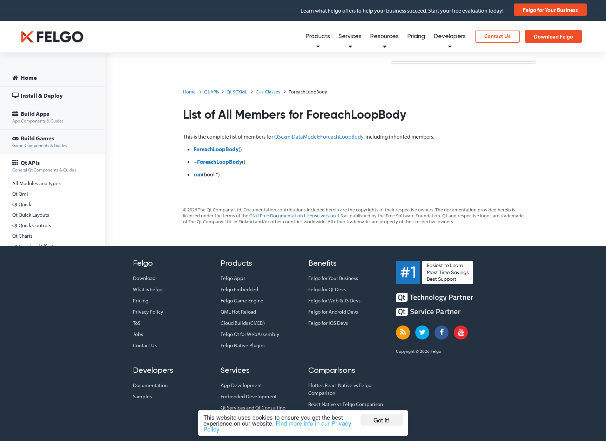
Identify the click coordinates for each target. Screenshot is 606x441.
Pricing (416, 37)
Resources (384, 37)
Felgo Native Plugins (243, 345)
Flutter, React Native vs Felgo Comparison (339, 389)
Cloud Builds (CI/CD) (243, 323)
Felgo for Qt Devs (327, 289)
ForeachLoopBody (216, 149)
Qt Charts (22, 235)
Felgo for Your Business (550, 9)
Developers (449, 37)
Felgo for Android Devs (333, 311)
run (198, 174)
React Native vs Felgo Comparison (345, 404)
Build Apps (37, 117)
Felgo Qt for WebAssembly (250, 334)
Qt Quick (21, 204)
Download (144, 278)
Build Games (39, 141)
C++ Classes (268, 92)
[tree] (52, 215)
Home (28, 77)
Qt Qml (20, 193)
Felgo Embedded (239, 289)
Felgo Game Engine (242, 300)
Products (317, 37)
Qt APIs (44, 166)
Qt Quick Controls (31, 225)
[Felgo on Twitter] (422, 333)
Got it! (381, 419)
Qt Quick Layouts (30, 214)
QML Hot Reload (238, 311)
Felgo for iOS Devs (328, 323)
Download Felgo (553, 36)
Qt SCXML (237, 92)
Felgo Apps (233, 278)
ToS (136, 323)
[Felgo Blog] (403, 333)
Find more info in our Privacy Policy (277, 426)
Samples (142, 396)
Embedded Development (249, 396)
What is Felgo (147, 289)
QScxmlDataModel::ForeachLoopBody (318, 136)
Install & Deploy (41, 95)
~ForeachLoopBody (218, 161)
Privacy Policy (148, 311)
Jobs (138, 334)
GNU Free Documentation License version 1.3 (296, 215)
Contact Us (497, 36)
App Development (241, 385)
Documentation (150, 385)
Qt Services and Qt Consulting (253, 407)
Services (350, 37)
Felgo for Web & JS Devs (334, 300)
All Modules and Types (36, 183)
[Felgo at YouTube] (461, 333)
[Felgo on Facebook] (442, 333)
